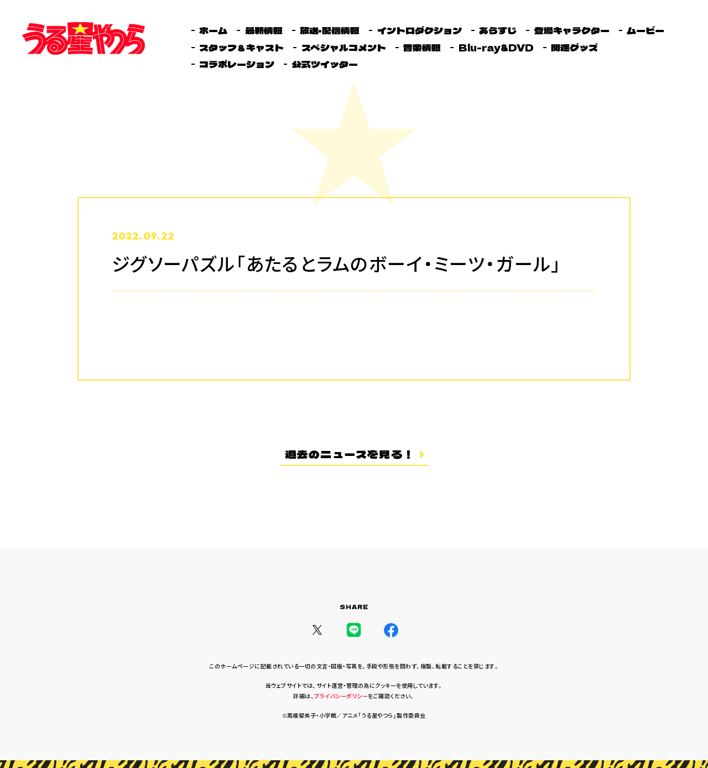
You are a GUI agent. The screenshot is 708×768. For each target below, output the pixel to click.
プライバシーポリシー (341, 696)
